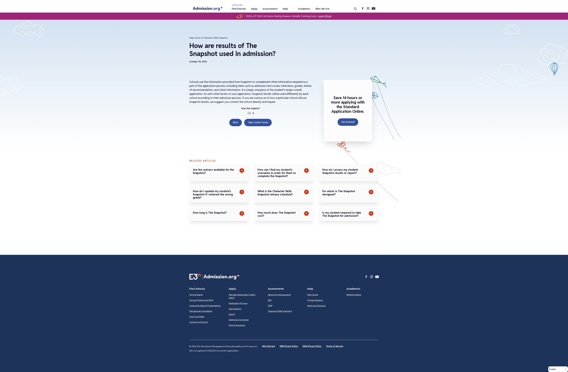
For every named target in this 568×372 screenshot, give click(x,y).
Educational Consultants (200, 311)
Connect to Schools (198, 322)
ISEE (270, 300)
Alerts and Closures (316, 305)
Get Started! (348, 122)
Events (232, 314)
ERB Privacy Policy (289, 346)
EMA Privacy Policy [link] (312, 346)
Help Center (194, 37)
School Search (196, 294)
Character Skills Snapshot (216, 37)
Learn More (324, 16)
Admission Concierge (239, 319)
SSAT (270, 305)
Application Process (238, 303)
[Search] (355, 8)
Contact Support (315, 300)
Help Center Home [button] (258, 122)
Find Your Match (196, 316)
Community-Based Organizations (205, 305)
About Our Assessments (279, 294)
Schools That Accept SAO (201, 300)
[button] (207, 9)
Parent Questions (237, 325)
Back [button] (235, 122)
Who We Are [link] (268, 346)
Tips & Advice (235, 308)
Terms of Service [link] (334, 346)
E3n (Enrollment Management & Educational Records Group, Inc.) (227, 346)
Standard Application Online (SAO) (242, 296)
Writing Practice (353, 294)
